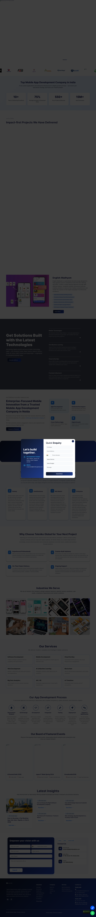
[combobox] (47, 455)
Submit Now (59, 473)
